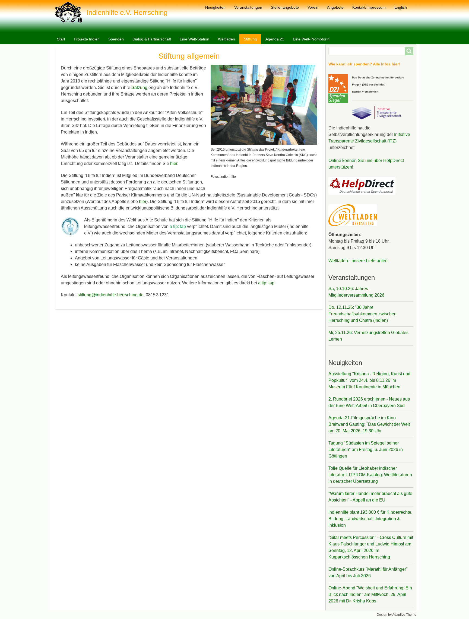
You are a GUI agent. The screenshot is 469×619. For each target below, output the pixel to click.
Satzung (139, 87)
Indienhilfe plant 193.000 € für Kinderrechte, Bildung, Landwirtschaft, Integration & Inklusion (370, 519)
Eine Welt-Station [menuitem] (194, 39)
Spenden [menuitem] (116, 39)
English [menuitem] (400, 7)
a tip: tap (266, 283)
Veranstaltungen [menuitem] (248, 7)
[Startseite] (71, 12)
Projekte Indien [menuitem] (87, 39)
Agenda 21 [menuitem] (274, 39)
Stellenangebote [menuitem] (285, 7)
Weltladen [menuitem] (226, 39)
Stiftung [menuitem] (250, 39)
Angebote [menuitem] (335, 7)
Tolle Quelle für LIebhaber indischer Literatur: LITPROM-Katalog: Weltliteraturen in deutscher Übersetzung (370, 475)
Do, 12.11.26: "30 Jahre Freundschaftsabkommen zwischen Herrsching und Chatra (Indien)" (362, 314)
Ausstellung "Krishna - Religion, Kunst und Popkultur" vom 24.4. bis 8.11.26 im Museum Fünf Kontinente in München (369, 380)
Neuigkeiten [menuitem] (215, 7)
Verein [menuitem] (313, 7)
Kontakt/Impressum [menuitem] (369, 7)
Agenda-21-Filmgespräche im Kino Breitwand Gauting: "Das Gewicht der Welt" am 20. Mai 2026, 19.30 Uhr (369, 424)
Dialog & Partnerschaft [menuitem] (151, 39)
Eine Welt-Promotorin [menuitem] (311, 39)
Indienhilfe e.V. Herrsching (127, 12)
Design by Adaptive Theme (396, 615)
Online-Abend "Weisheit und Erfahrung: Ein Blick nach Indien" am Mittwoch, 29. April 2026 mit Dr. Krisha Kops (370, 594)
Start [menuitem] (61, 39)
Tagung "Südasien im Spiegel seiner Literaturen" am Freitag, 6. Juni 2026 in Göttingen (365, 449)
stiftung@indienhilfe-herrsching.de (111, 295)
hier (173, 163)
